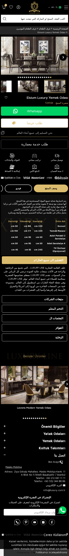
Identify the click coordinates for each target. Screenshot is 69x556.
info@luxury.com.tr (54, 490)
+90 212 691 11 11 (55, 478)
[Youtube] (35, 522)
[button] (50, 77)
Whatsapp (34, 111)
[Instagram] (43, 522)
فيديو (18, 188)
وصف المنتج (51, 188)
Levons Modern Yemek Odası (34, 407)
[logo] (34, 7)
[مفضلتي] (11, 7)
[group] (34, 56)
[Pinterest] (26, 522)
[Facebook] (52, 522)
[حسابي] (18, 7)
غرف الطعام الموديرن (26, 28)
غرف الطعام (44, 28)
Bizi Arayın (54, 461)
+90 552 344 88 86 (54, 481)
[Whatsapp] (17, 522)
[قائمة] (66, 7)
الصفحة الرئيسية (60, 28)
